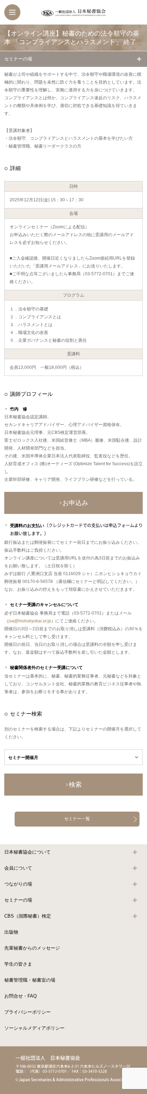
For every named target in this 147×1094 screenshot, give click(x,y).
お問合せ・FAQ (20, 996)
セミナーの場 (18, 59)
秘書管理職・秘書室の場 (29, 980)
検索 (75, 784)
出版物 (11, 932)
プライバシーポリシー (27, 1012)
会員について (18, 868)
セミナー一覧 (77, 818)
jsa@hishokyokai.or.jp (30, 620)
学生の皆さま (18, 964)
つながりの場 (18, 884)
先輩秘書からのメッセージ (32, 948)
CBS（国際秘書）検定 (27, 916)
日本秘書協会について (27, 852)
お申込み (75, 502)
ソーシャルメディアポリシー (34, 1028)
